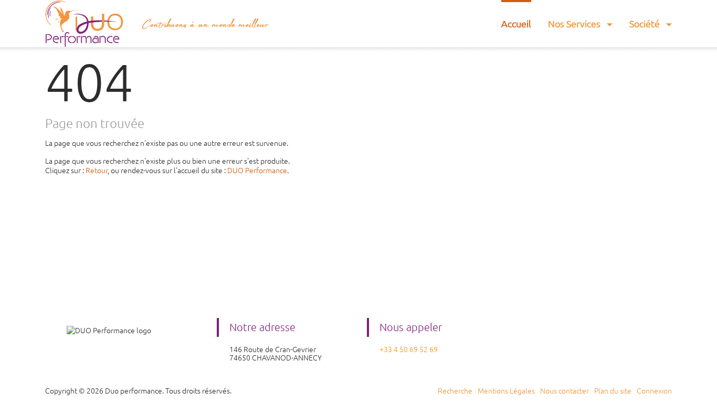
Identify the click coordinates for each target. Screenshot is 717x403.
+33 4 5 (391, 349)
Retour (97, 170)
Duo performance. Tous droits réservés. (168, 391)
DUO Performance (257, 170)
